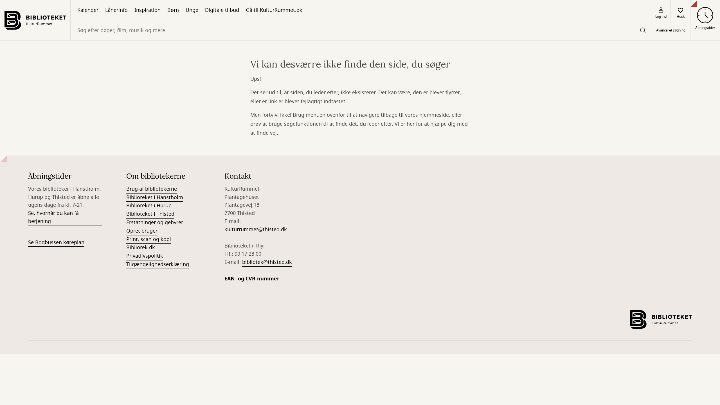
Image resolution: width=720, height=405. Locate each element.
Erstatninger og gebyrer (154, 222)
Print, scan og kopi (148, 239)
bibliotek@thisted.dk (267, 262)
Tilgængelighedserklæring (157, 264)
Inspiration (147, 10)
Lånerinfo (116, 10)
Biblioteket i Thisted (150, 214)
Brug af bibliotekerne (151, 189)
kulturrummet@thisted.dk (255, 229)
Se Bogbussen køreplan (56, 242)
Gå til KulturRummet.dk (274, 10)
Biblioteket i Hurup (149, 205)
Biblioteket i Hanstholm (154, 197)
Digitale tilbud (222, 10)
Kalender (87, 10)
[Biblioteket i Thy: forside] (35, 20)
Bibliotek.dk (140, 247)
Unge (192, 10)
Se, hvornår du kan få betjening (53, 217)
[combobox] (361, 30)
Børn (173, 10)
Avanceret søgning (670, 30)
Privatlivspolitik (144, 256)
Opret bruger (142, 231)
